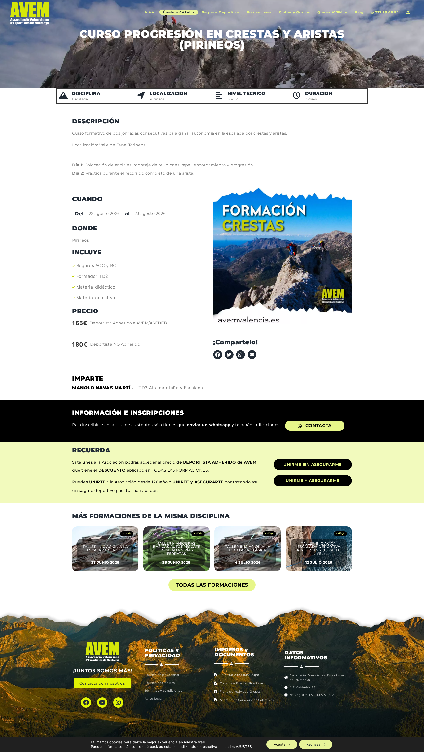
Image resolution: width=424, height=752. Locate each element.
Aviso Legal (154, 698)
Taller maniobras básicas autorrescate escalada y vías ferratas (176, 548)
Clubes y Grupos (294, 12)
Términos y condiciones (163, 690)
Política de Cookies (160, 683)
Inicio (150, 12)
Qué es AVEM (330, 12)
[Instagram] (118, 702)
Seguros (220, 12)
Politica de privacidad (162, 675)
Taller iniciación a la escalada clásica (105, 548)
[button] (217, 354)
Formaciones (259, 12)
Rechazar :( (315, 744)
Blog (359, 12)
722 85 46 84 (386, 12)
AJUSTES (244, 746)
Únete (176, 12)
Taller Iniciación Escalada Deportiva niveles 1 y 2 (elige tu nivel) (319, 548)
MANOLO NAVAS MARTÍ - (102, 387)
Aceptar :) (282, 744)
